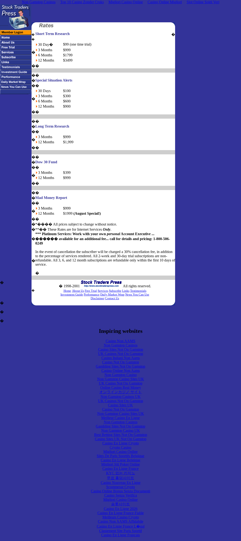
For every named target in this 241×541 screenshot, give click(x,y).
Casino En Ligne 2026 (120, 509)
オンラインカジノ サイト (120, 392)
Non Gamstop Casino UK (120, 430)
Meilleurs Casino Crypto (120, 517)
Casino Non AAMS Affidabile (120, 521)
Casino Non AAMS (120, 341)
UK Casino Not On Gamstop (120, 383)
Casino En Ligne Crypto (120, 443)
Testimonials (138, 290)
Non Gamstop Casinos (120, 345)
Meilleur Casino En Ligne (120, 418)
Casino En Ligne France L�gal (121, 526)
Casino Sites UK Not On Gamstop (120, 439)
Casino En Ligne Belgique (120, 460)
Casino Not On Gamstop (120, 362)
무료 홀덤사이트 (120, 478)
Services (103, 290)
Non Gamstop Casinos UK (120, 397)
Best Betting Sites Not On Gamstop (120, 435)
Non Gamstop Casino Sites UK (120, 379)
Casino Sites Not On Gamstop (120, 349)
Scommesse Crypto (120, 487)
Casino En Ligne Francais (120, 535)
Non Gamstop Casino (120, 375)
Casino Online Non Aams (120, 371)
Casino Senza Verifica (120, 495)
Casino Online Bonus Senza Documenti (120, 491)
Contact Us (112, 298)
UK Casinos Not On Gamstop (120, 354)
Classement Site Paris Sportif (120, 531)
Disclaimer (97, 298)
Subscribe (115, 290)
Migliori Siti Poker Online (120, 464)
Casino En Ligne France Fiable (120, 513)
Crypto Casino (120, 447)
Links (125, 290)
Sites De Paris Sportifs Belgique (120, 456)
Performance (92, 294)
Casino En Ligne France (120, 469)
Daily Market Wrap (112, 294)
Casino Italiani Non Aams (120, 358)
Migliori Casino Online (120, 452)
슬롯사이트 (120, 504)
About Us (78, 290)
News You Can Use (137, 294)
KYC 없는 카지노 (120, 473)
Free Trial (91, 290)
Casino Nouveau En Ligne (121, 483)
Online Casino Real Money (120, 387)
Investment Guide (71, 294)
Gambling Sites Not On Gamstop (120, 366)
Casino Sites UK (120, 405)
